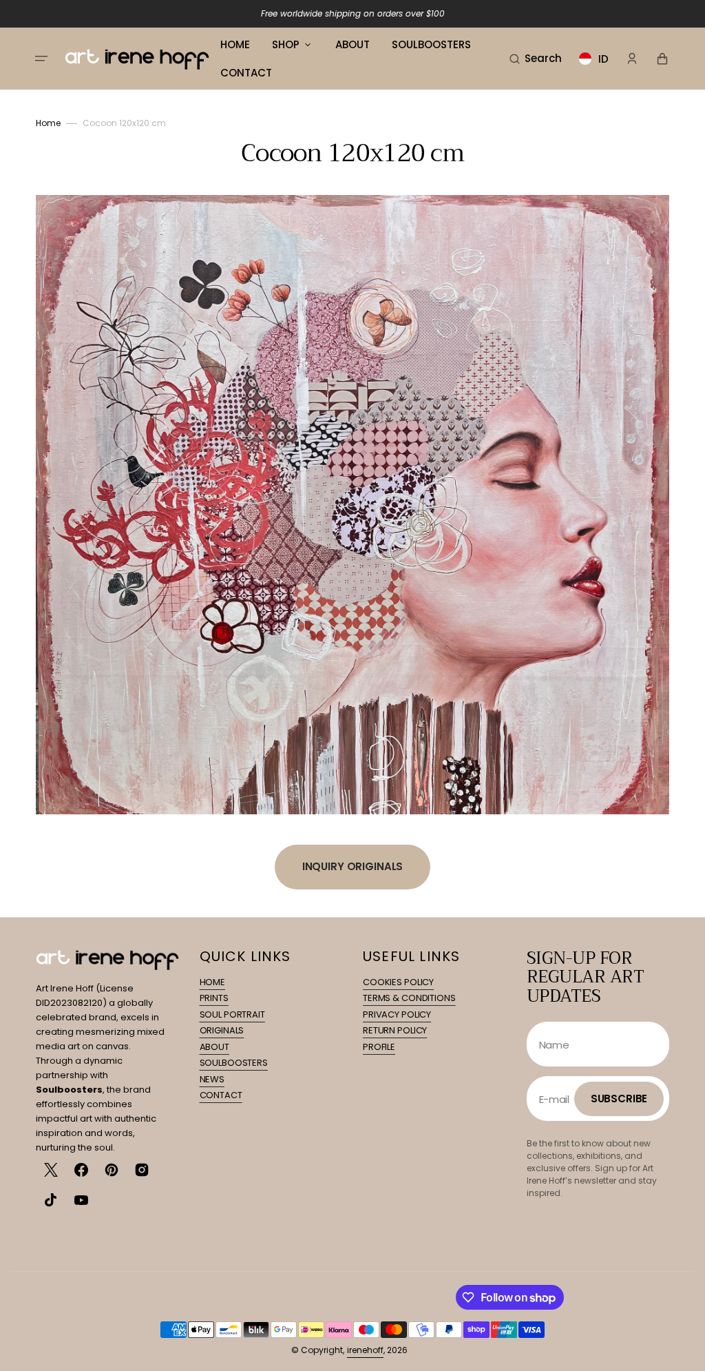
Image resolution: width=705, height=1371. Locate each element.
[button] (41, 58)
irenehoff (365, 1350)
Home (48, 123)
